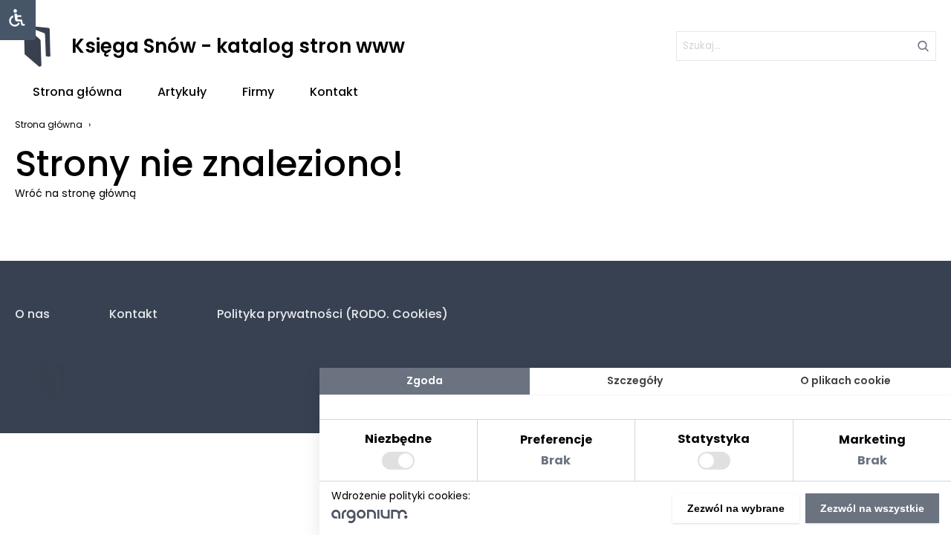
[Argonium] (369, 519)
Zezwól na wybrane (736, 508)
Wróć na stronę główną (75, 193)
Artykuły (182, 91)
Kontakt (334, 91)
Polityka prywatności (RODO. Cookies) (332, 313)
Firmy (258, 91)
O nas (32, 313)
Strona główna (77, 91)
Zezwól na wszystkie (872, 508)
